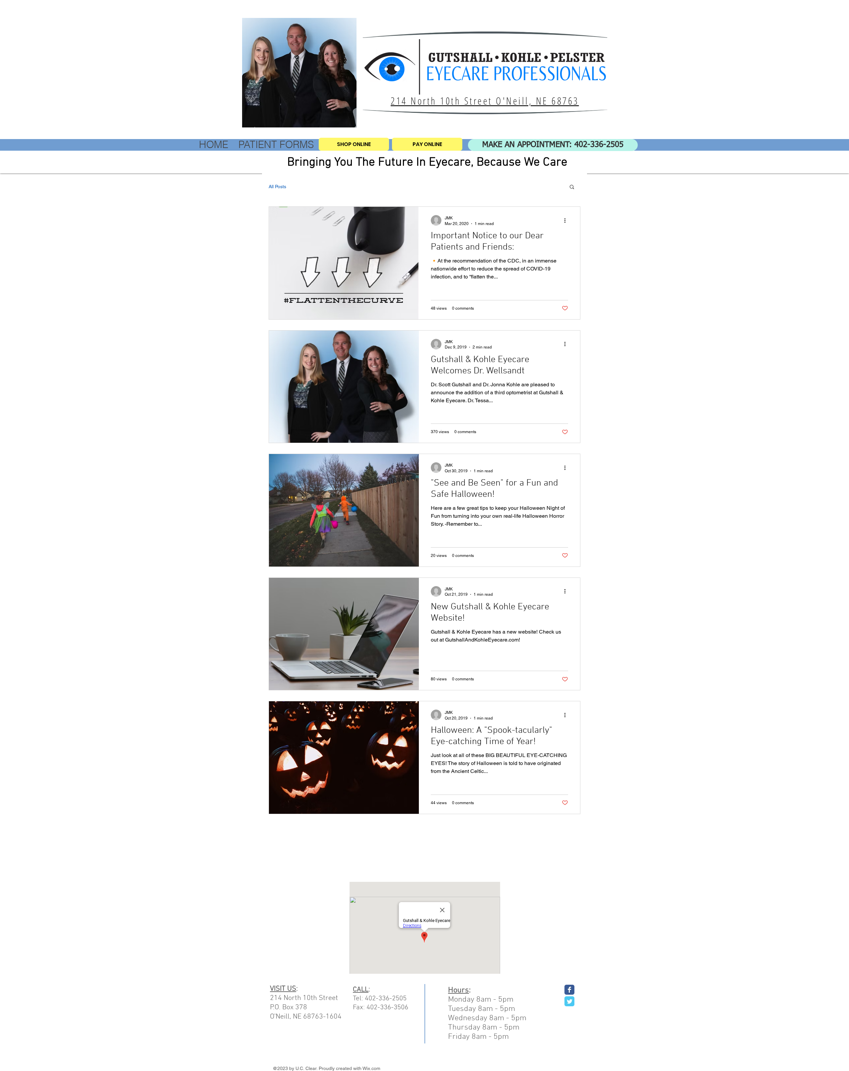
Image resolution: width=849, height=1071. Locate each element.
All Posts (277, 186)
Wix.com (371, 1068)
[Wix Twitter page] (569, 1001)
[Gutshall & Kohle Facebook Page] (569, 990)
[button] (572, 187)
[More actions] (567, 220)
